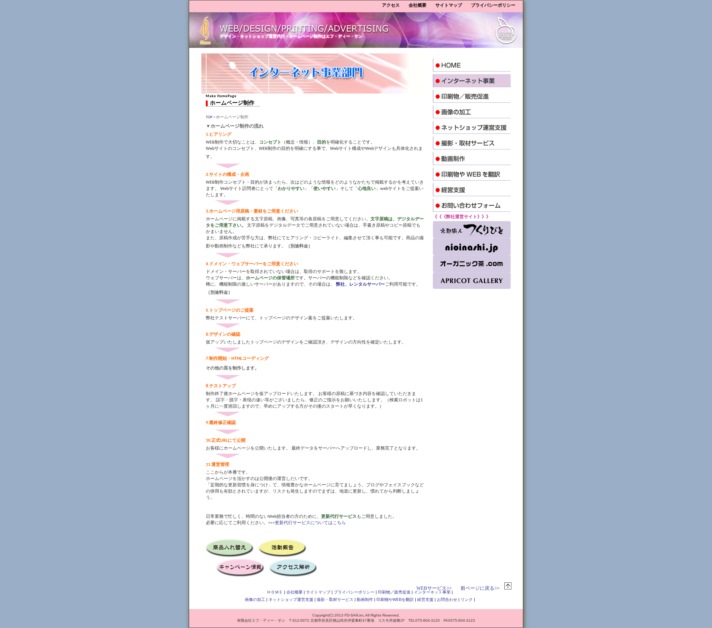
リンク (467, 599)
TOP (209, 117)
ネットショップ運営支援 (290, 599)
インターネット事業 (432, 592)
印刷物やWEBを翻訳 (395, 599)
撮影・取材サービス (335, 599)
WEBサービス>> (434, 588)
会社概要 (417, 5)
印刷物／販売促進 (394, 592)
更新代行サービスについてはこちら (310, 523)
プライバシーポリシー (493, 5)
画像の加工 (255, 599)
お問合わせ (447, 599)
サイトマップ (448, 5)
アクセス (391, 5)
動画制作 (365, 599)
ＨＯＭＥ (275, 592)
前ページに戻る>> (480, 588)
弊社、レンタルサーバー (360, 284)
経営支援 (425, 599)
